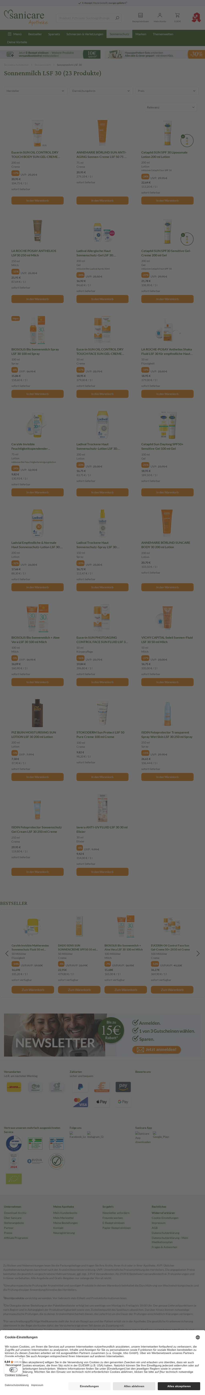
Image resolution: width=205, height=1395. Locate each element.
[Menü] (20, 1359)
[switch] (13, 1369)
